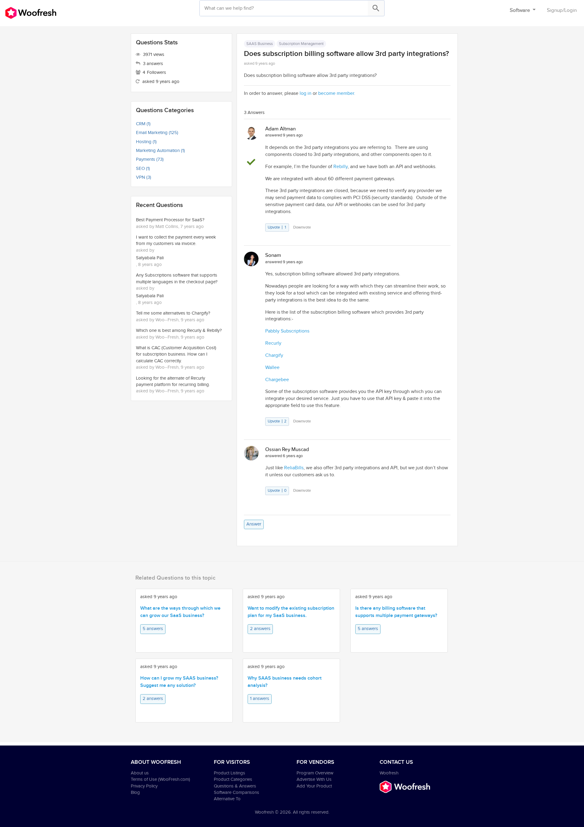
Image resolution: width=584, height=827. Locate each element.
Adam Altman (280, 129)
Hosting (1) (146, 141)
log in (305, 93)
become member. (336, 93)
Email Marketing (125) (157, 132)
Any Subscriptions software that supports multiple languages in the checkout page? (176, 278)
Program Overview (315, 773)
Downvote (302, 227)
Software (520, 10)
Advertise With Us (314, 779)
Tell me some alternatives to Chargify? (173, 313)
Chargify (274, 355)
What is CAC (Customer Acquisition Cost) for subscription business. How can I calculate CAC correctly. (176, 354)
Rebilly (340, 167)
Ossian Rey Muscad (287, 449)
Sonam (273, 255)
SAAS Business (259, 43)
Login (570, 10)
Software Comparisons (236, 792)
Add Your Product (314, 786)
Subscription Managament (301, 43)
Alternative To (227, 798)
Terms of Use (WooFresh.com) (160, 779)
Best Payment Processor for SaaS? (170, 219)
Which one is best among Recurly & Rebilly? (179, 330)
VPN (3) (143, 177)
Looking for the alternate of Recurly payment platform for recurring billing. (173, 381)
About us (140, 773)
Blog (135, 792)
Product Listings (229, 773)
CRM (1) (143, 123)
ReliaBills (294, 468)
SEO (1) (143, 168)
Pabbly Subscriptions (287, 331)
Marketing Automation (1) (160, 150)
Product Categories (233, 779)
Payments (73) (150, 159)
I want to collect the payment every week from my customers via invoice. (176, 240)
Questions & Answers (235, 786)
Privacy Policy (144, 786)
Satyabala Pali (150, 257)
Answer (253, 524)
